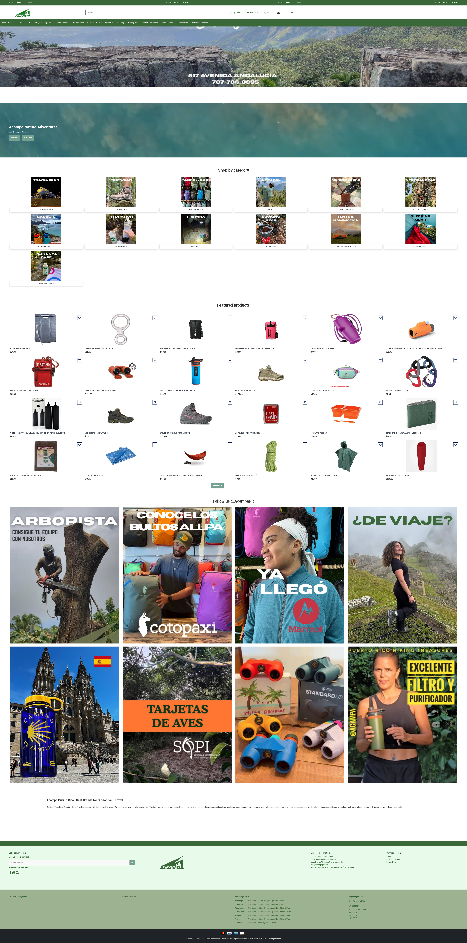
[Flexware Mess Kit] (346, 413)
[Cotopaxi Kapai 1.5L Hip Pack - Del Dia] (346, 370)
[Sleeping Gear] (420, 229)
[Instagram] (17, 872)
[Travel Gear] (46, 192)
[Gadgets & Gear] (46, 229)
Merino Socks (62, 23)
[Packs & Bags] (196, 192)
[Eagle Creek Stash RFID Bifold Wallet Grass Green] (421, 413)
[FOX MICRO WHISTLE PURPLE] (346, 328)
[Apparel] (271, 192)
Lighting (120, 23)
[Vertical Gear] (420, 192)
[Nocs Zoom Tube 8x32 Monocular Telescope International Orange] (421, 328)
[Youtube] (13, 872)
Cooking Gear (133, 23)
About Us (14, 138)
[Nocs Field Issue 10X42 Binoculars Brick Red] (121, 370)
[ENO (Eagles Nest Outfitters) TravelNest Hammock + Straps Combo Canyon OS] (196, 455)
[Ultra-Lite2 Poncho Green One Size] (346, 455)
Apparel (48, 23)
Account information (357, 909)
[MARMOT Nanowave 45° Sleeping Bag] (421, 455)
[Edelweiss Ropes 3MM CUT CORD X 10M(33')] (271, 455)
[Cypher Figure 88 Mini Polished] (121, 328)
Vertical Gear (78, 23)
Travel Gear (7, 23)
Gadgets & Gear (94, 23)
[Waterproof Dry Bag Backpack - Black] (196, 328)
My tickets (353, 915)
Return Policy (391, 862)
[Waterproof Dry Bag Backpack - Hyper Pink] (271, 328)
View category (46, 189)
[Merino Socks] (346, 192)
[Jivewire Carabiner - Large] (421, 370)
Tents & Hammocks (150, 23)
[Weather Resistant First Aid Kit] (45, 370)
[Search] (229, 11)
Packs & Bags (35, 23)
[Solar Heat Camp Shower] (45, 328)
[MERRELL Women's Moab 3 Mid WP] (271, 370)
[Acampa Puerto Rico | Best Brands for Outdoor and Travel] (23, 12)
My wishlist (353, 918)
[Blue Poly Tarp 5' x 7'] (121, 455)
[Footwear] (121, 192)
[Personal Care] (46, 266)
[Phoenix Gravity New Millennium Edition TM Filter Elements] (45, 413)
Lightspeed (276, 939)
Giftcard (195, 23)
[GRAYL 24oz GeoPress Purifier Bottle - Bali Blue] (196, 370)
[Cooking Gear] (271, 229)
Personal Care (182, 23)
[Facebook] (10, 872)
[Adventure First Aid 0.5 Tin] (271, 413)
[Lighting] (196, 229)
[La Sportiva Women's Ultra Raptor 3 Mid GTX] (196, 413)
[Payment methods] (233, 933)
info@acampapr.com (319, 865)
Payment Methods (393, 859)
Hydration (109, 23)
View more (217, 485)
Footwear (21, 23)
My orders (353, 912)
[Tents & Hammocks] (346, 229)
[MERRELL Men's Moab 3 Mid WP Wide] (121, 413)
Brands (205, 23)
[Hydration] (121, 229)
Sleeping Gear (167, 23)
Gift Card (28, 138)
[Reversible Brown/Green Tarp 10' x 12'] (45, 455)
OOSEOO (256, 939)
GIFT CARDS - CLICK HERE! (22, 3)
